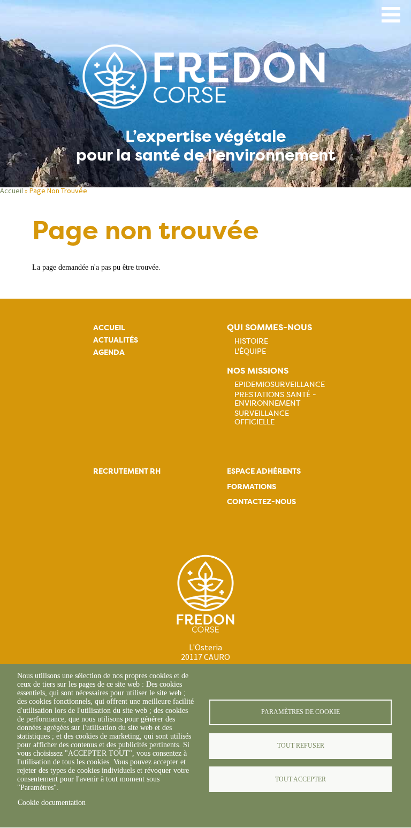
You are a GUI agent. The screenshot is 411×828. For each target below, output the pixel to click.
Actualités (115, 340)
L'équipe (250, 351)
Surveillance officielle (261, 417)
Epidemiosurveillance (279, 384)
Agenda (109, 352)
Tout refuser (300, 745)
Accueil (11, 190)
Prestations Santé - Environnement (275, 399)
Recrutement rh (127, 471)
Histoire (251, 341)
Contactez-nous (261, 502)
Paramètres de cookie (300, 712)
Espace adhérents (264, 471)
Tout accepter (300, 779)
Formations (251, 487)
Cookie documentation (52, 803)
